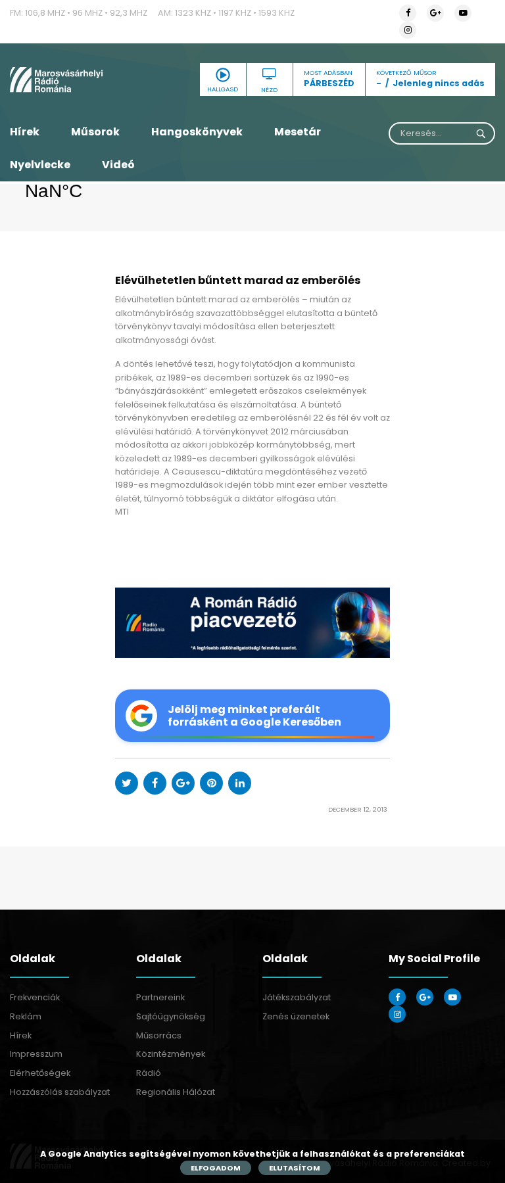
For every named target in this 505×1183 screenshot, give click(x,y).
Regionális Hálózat (175, 1092)
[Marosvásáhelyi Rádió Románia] (84, 79)
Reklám (25, 1016)
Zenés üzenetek (295, 1016)
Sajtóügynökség (170, 1016)
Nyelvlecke (40, 164)
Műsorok (95, 131)
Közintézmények (170, 1053)
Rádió (148, 1073)
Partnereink (160, 997)
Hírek (24, 131)
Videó (118, 164)
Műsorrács (158, 1035)
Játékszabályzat (296, 997)
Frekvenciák (35, 997)
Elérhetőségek (40, 1073)
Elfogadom (216, 1168)
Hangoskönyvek (197, 131)
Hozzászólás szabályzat (60, 1092)
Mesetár (297, 131)
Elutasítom (294, 1168)
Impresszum (36, 1053)
